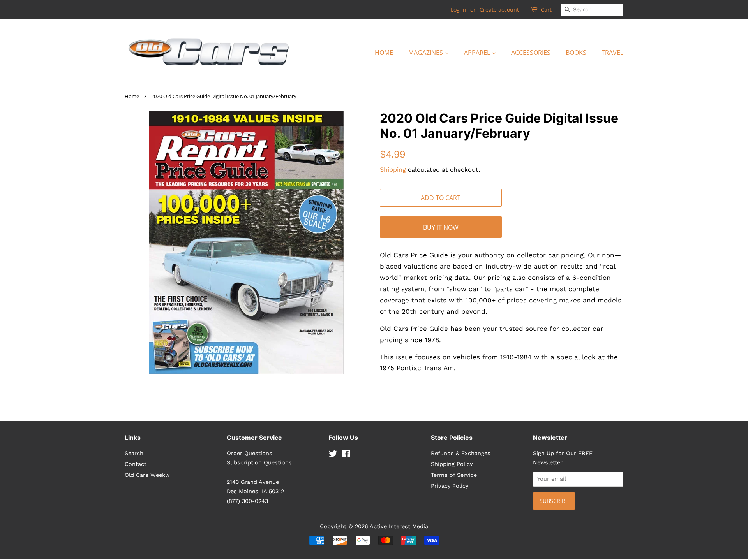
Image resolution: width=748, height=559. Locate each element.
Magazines (426, 52)
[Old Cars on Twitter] (333, 455)
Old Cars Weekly (147, 475)
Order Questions (249, 453)
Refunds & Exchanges (460, 453)
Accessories (530, 52)
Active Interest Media (399, 526)
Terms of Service (454, 475)
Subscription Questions (259, 462)
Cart (546, 9)
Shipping (393, 169)
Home (384, 52)
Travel (612, 52)
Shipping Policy (452, 464)
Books (576, 52)
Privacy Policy (449, 486)
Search (134, 453)
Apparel (478, 52)
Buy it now (441, 227)
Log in (458, 9)
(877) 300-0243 (247, 501)
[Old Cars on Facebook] (345, 455)
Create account (499, 9)
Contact (135, 464)
